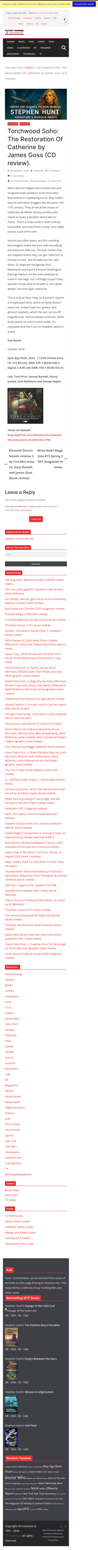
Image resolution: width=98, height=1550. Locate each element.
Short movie (12, 1130)
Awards (10, 41)
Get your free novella (84, 4)
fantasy (44, 1478)
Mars (60, 1483)
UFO (25, 1508)
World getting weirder (18, 1174)
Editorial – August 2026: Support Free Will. (31, 885)
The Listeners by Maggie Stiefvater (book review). (35, 747)
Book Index (12, 1190)
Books (22, 41)
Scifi (37, 24)
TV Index (10, 1200)
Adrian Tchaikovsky (35, 1467)
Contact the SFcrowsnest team (53, 1537)
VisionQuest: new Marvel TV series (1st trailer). (33, 723)
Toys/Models (29, 54)
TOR (14, 1509)
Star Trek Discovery (45, 1493)
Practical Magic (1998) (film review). (26, 614)
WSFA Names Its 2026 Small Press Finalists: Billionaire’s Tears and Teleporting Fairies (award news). (35, 644)
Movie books (13, 1096)
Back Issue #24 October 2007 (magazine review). (46, 14)
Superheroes (13, 1157)
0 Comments (17, 175)
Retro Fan (18, 1494)
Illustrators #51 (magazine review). (26, 808)
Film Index (11, 1195)
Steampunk (12, 1152)
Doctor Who (13, 124)
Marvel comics (10, 1489)
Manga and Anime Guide (20, 1232)
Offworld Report (15, 1107)
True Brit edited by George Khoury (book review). (35, 620)
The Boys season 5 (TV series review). (28, 625)
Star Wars (11, 1146)
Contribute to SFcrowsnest (53, 1533)
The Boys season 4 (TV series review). (28, 910)
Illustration (23, 48)
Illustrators (17, 1483)
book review (36, 1471)
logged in (22, 500)
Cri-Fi (8, 1007)
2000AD (8, 1467)
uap (19, 1509)
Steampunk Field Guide (19, 1243)
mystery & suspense (23, 1489)
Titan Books (9, 1509)
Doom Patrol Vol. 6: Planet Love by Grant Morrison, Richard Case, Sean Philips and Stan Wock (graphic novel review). (33, 672)
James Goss (34, 1484)
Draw (34, 1478)
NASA (35, 1488)
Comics (41, 41)
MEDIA (9, 1091)
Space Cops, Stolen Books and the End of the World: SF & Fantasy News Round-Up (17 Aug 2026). (33, 658)
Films (51, 41)
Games (10, 48)
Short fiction (12, 1124)
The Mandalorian (57, 1504)
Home (28, 67)
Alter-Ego (49, 1466)
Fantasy (47, 18)
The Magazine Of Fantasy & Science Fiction (28, 1503)
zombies (45, 1509)
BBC (20, 1472)
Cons (31, 41)
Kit (35, 48)
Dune (39, 1478)
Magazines (46, 48)
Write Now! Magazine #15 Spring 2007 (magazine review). (50, 458)
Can (25, 1315)
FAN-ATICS (11, 1024)
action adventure (19, 1466)
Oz (19, 1315)
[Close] (95, 4)
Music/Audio (13, 54)
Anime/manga (14, 18)
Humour (10, 1063)
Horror (21, 24)
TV (41, 54)
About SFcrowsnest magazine (53, 1530)
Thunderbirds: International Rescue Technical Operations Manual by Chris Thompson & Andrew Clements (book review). (36, 875)
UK (7, 1315)
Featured (10, 1035)
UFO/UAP (33, 1509)
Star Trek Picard (17, 1499)
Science (29, 24)
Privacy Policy (53, 1540)
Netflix (42, 1488)
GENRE (9, 1052)
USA (13, 1315)
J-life (55, 18)
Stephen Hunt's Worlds (19, 538)
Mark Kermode (47, 1483)
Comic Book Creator (50, 1472)
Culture (38, 18)
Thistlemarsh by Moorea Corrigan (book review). (35, 699)
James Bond (26, 1484)
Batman (15, 1472)
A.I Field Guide (14, 1216)
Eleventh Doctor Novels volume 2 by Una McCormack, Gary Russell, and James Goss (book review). (21, 464)
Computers (27, 18)
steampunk (39, 1498)
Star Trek (10, 1141)
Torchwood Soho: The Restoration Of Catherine (35, 180)
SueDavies (38, 170)
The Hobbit (59, 1499)
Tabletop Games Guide (19, 1227)
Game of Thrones (56, 1478)
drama (29, 1478)
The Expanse (49, 1499)
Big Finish (25, 1472)
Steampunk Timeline (17, 1238)
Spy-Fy (44, 24)
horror (8, 1483)
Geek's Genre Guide (17, 1221)
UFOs (39, 1509)
